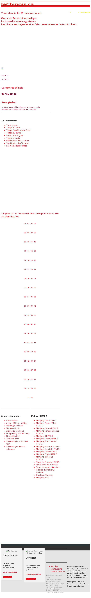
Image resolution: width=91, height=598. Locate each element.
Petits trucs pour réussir (47, 464)
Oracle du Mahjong (44, 475)
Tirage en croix (13, 138)
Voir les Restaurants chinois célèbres (58, 569)
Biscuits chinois (13, 428)
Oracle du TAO (12, 438)
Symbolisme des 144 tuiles (47, 467)
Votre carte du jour (14, 135)
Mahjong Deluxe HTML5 (47, 428)
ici (87, 577)
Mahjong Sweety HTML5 (47, 438)
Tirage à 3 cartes (13, 132)
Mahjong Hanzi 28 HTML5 (47, 446)
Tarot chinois (12, 125)
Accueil (66, 13)
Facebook (83, 557)
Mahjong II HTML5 (44, 436)
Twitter (78, 557)
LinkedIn (87, 557)
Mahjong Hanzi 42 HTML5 (47, 449)
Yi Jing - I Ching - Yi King (16, 423)
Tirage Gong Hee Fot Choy (18, 433)
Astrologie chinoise (14, 425)
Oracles (74, 13)
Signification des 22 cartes (17, 140)
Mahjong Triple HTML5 (46, 454)
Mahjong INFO (42, 477)
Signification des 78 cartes (17, 143)
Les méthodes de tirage (16, 145)
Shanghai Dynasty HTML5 (47, 462)
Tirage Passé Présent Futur (18, 130)
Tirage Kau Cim (13, 436)
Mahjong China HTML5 (46, 451)
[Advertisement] (45, 44)
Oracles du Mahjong (15, 431)
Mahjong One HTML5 (45, 420)
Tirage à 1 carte (13, 127)
